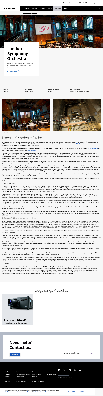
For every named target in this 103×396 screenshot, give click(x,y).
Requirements (75, 89)
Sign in (97, 2)
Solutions (42, 8)
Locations (34, 376)
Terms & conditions (36, 391)
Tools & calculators (21, 381)
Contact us (19, 371)
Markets (34, 8)
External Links (51, 369)
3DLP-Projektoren (81, 144)
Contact (71, 2)
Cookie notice (16, 391)
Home (3, 13)
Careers (34, 371)
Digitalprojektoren (92, 148)
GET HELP (18, 369)
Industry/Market (54, 89)
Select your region (63, 374)
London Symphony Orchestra (30, 13)
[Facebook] (59, 370)
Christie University (51, 374)
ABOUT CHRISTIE (37, 369)
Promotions (8, 374)
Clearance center (9, 379)
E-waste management (59, 391)
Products (27, 8)
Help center (58, 8)
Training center (20, 376)
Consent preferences (22, 391)
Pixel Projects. (31, 150)
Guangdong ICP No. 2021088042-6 (70, 391)
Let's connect (15, 354)
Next (96, 113)
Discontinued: (9, 323)
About (65, 8)
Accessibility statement (38, 381)
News (64, 2)
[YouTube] (80, 370)
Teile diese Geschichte (12, 71)
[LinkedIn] (70, 370)
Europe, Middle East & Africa (82, 2)
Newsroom (35, 379)
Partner (5, 89)
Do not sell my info (43, 391)
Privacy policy (29, 391)
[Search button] (100, 8)
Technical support (20, 379)
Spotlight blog (8, 381)
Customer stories (18, 13)
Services (50, 8)
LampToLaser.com (51, 371)
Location (28, 89)
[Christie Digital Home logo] (10, 8)
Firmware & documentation (23, 374)
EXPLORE (7, 369)
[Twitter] (64, 370)
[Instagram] (75, 370)
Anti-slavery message (51, 391)
